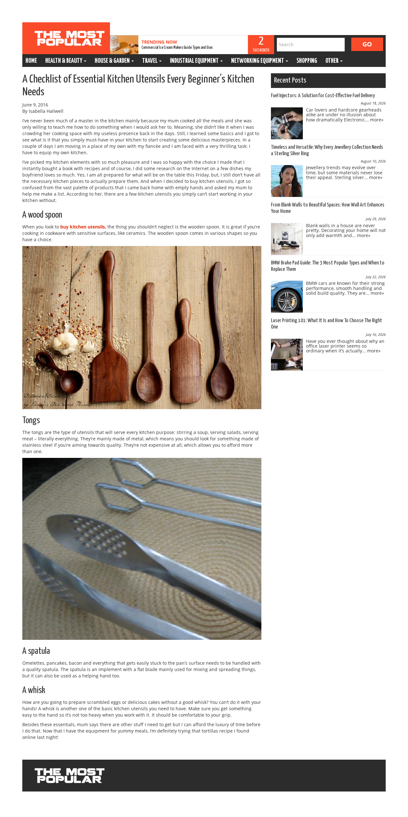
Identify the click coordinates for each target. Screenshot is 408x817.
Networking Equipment (258, 61)
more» (376, 120)
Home (31, 61)
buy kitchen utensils (82, 227)
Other (332, 61)
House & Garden (113, 61)
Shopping (306, 61)
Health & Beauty (64, 61)
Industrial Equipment (195, 61)
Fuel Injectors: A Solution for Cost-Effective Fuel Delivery (323, 95)
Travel (150, 61)
